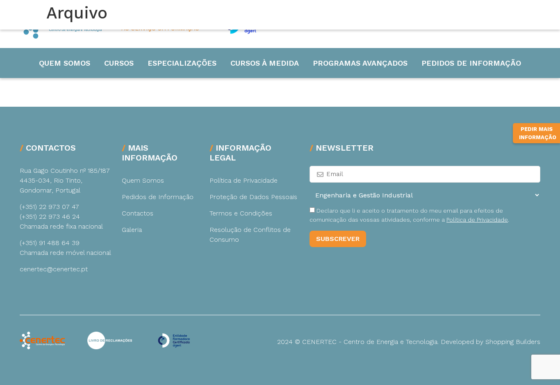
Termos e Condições (240, 213)
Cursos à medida (264, 63)
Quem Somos (64, 63)
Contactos (137, 213)
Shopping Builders (512, 342)
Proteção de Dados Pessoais (253, 197)
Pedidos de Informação (471, 63)
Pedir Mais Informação (537, 133)
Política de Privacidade (243, 180)
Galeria (132, 230)
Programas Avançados (360, 63)
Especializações (182, 63)
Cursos (119, 63)
